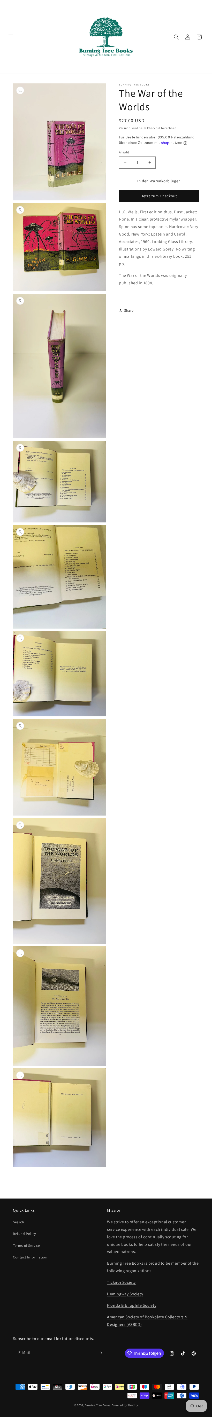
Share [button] (129, 310)
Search (18, 1222)
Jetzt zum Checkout (159, 195)
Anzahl (124, 152)
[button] (11, 37)
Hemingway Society (125, 1294)
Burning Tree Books (98, 1405)
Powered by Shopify (124, 1405)
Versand (125, 128)
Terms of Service (26, 1245)
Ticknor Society (121, 1282)
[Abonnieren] (100, 1353)
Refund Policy (24, 1233)
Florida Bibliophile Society (131, 1305)
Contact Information (30, 1257)
